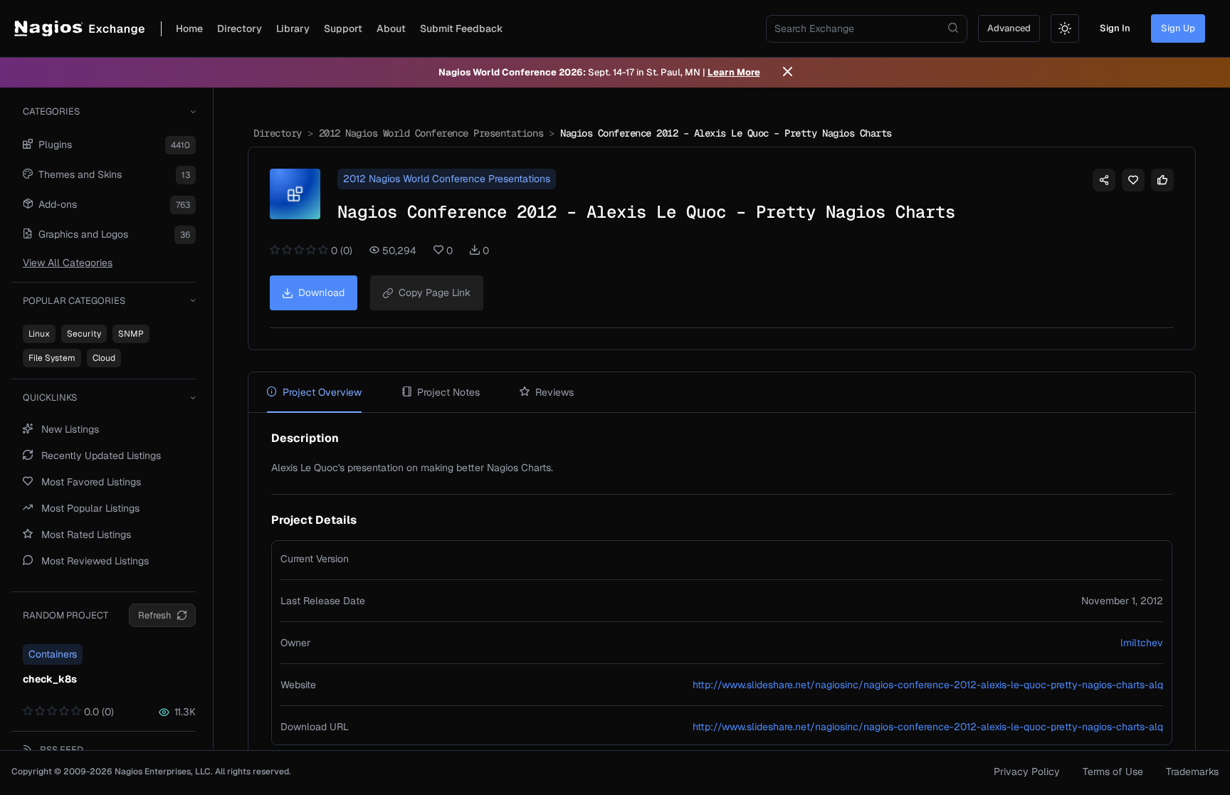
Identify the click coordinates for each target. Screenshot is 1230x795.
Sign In (1115, 28)
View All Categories (67, 262)
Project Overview (322, 392)
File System (51, 358)
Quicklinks (50, 397)
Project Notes (448, 392)
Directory (239, 28)
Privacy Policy (1027, 771)
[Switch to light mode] (1065, 28)
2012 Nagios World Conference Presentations (431, 133)
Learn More (734, 72)
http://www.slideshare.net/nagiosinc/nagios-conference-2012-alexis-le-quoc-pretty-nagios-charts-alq (928, 684)
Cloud (104, 358)
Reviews (554, 392)
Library (293, 28)
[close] (787, 72)
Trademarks (1192, 771)
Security (84, 333)
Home (189, 28)
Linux (39, 333)
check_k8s (50, 679)
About (391, 28)
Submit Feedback (461, 28)
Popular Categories (74, 301)
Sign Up (1178, 28)
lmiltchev (1141, 642)
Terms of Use (1113, 771)
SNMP (131, 333)
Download (321, 292)
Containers (52, 654)
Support (343, 28)
